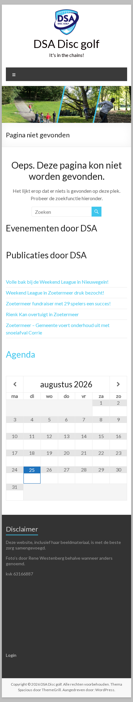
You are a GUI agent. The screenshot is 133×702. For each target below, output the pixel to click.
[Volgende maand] (118, 384)
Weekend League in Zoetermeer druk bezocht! (55, 292)
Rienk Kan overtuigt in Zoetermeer (42, 314)
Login (11, 655)
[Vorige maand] (14, 384)
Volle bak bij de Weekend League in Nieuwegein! (57, 282)
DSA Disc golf (66, 43)
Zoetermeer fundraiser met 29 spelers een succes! (58, 303)
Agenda (20, 354)
